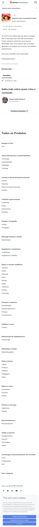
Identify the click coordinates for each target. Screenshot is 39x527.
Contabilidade (6, 305)
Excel (4, 458)
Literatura (5, 287)
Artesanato (6, 389)
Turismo (4, 327)
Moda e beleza (7, 361)
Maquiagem (6, 374)
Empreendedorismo (8, 309)
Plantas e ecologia (9, 405)
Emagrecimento (7, 436)
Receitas (5, 212)
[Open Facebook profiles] (3, 490)
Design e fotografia (9, 221)
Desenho (5, 393)
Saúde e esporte (8, 433)
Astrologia (5, 159)
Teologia (5, 168)
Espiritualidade (7, 162)
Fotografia (5, 228)
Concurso (5, 268)
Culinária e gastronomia (11, 199)
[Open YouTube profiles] (16, 490)
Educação (5, 274)
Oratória (4, 190)
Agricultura (5, 408)
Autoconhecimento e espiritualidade (16, 156)
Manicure (5, 371)
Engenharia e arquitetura (11, 249)
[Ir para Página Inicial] (19, 2)
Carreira (4, 181)
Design (4, 224)
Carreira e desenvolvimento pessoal (16, 177)
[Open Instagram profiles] (21, 490)
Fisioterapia (6, 442)
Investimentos (7, 315)
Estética (5, 367)
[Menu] (3, 2)
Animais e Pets (7, 143)
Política (4, 290)
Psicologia (5, 293)
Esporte (4, 439)
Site (3, 464)
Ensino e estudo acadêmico (12, 265)
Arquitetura (6, 252)
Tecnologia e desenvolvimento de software (19, 455)
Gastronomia (6, 209)
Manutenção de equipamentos (13, 336)
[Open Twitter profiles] (7, 490)
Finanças (5, 312)
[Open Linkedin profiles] (12, 490)
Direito (4, 271)
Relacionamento (7, 424)
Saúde (4, 445)
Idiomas (4, 280)
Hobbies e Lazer (8, 324)
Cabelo (4, 364)
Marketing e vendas (9, 349)
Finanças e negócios (9, 302)
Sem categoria (7, 473)
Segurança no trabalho (9, 255)
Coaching (5, 184)
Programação (6, 461)
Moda (4, 377)
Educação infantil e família (12, 237)
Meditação (5, 165)
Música (4, 396)
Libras (4, 284)
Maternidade (6, 240)
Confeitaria (5, 202)
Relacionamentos (8, 420)
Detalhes (7, 75)
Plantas (4, 411)
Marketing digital (8, 352)
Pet (3, 146)
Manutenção (6, 340)
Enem (4, 277)
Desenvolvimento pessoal (11, 187)
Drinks (4, 206)
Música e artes (7, 386)
